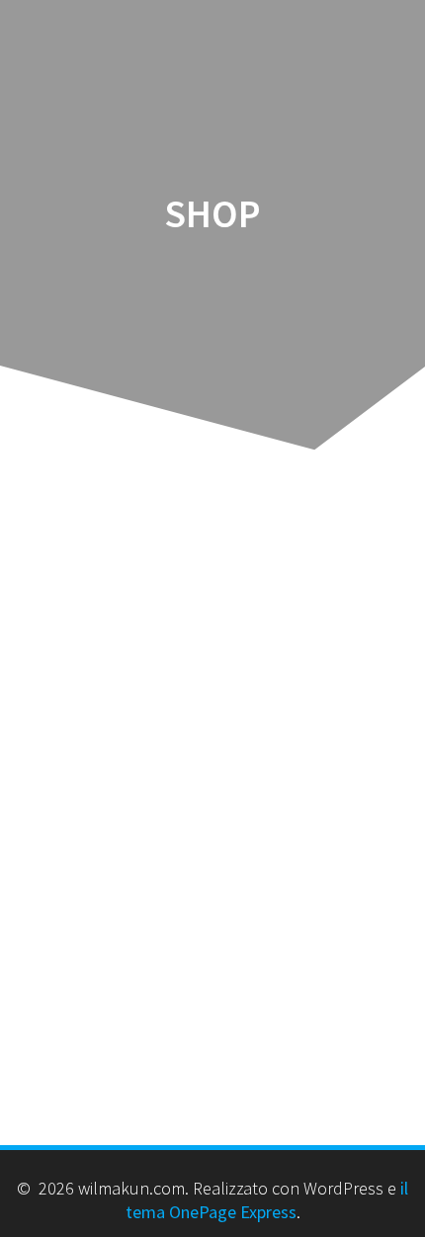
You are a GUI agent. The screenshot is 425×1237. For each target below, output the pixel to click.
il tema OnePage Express (267, 1199)
